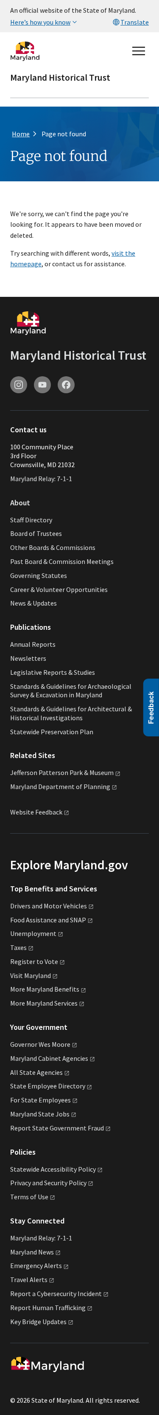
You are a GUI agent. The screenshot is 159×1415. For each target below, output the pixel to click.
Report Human (48, 1307)
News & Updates (33, 603)
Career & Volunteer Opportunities (59, 589)
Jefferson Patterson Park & (62, 772)
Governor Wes (40, 1044)
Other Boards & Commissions (52, 547)
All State (36, 1072)
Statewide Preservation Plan (51, 731)
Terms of (29, 1196)
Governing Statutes (38, 575)
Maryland (32, 1252)
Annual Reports (33, 644)
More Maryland (44, 989)
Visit (30, 975)
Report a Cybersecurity (56, 1293)
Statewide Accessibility (53, 1169)
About (20, 502)
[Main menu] (138, 51)
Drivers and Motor (48, 906)
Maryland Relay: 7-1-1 (41, 478)
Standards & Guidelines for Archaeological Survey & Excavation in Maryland (70, 690)
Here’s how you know (40, 22)
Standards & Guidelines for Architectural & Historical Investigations (71, 713)
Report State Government (57, 1128)
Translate (134, 22)
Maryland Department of (60, 786)
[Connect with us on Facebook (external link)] (66, 384)
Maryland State (40, 1114)
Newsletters (28, 658)
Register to (34, 961)
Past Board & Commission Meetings (62, 561)
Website (36, 812)
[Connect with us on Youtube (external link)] (42, 384)
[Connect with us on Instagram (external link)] (18, 384)
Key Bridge (38, 1321)
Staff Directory (31, 520)
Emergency (36, 1265)
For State (40, 1100)
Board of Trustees (36, 533)
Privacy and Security (48, 1182)
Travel (28, 1279)
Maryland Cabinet (49, 1058)
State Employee (47, 1086)
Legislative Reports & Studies (52, 672)
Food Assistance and (48, 920)
